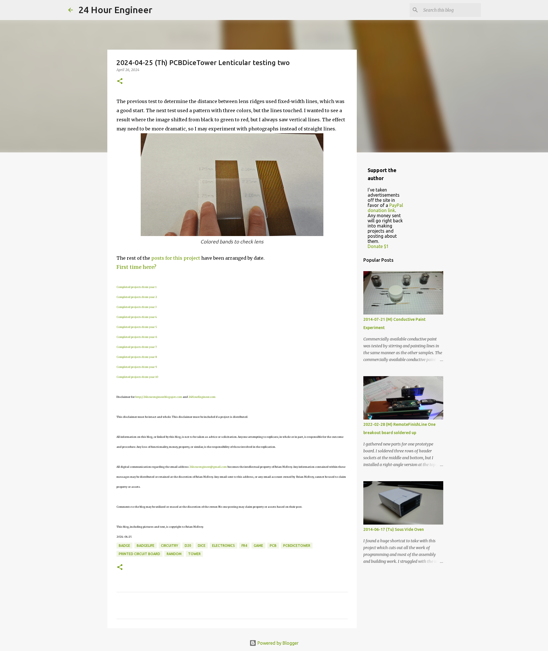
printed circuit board (139, 554)
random (174, 554)
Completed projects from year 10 (137, 376)
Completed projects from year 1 (136, 287)
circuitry (169, 545)
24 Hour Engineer (115, 10)
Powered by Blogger (277, 643)
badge (124, 545)
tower (194, 554)
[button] (119, 81)
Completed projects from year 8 (136, 356)
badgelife (145, 545)
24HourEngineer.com (201, 396)
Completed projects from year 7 (136, 346)
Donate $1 (378, 246)
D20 (188, 545)
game (258, 545)
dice (202, 545)
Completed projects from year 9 (136, 366)
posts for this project (175, 258)
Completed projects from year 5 (136, 326)
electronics (223, 545)
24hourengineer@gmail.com (208, 466)
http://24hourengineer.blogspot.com (158, 396)
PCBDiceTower (296, 545)
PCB (273, 545)
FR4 (244, 545)
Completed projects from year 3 (136, 307)
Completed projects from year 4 (136, 317)
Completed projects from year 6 (136, 336)
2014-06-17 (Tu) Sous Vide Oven (393, 529)
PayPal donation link (385, 208)
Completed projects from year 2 (136, 297)
